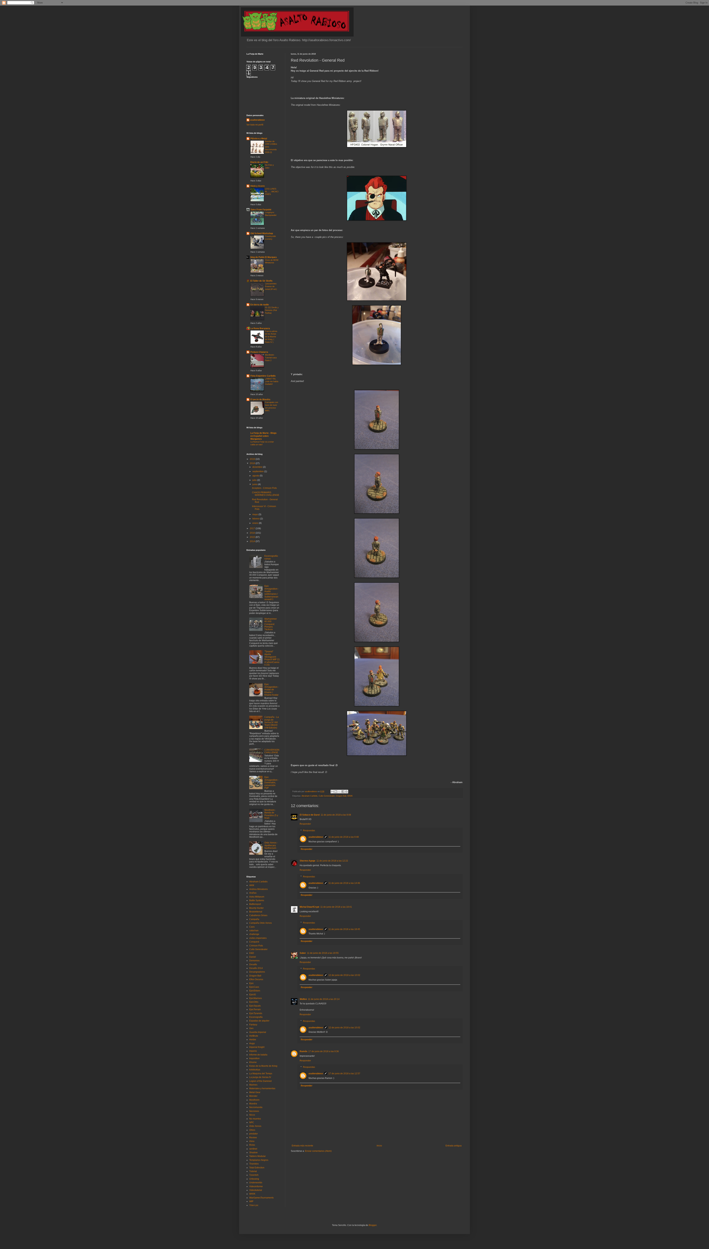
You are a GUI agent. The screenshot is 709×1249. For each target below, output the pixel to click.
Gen (251, 1028)
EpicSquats (255, 1006)
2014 (253, 541)
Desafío (253, 964)
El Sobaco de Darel (310, 815)
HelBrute (253, 1036)
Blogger (372, 1225)
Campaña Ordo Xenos (260, 923)
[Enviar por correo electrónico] (332, 791)
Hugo (252, 1043)
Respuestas (309, 830)
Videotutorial (255, 1190)
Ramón (303, 1051)
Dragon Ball (341, 796)
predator (253, 1133)
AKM (251, 885)
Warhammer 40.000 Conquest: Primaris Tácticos (270, 624)
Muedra (253, 1103)
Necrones (254, 1111)
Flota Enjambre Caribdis (263, 376)
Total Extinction (256, 1167)
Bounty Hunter (256, 908)
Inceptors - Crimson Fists (264, 488)
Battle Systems (256, 900)
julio (254, 480)
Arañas (252, 893)
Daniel (252, 957)
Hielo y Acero (257, 186)
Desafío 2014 (256, 968)
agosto (256, 475)
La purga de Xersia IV (260, 1077)
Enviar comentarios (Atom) (318, 1151)
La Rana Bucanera (260, 328)
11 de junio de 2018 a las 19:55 (323, 953)
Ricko (252, 1145)
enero (255, 523)
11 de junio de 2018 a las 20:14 (324, 999)
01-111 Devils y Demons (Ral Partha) (272, 310)
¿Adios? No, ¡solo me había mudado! (271, 381)
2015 (253, 537)
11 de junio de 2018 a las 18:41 (336, 907)
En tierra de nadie (259, 304)
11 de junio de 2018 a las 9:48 (343, 837)
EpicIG (252, 994)
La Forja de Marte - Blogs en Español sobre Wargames (263, 436)
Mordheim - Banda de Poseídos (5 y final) (271, 814)
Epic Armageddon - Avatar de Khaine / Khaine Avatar (271, 689)
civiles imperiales (258, 938)
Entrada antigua (454, 1145)
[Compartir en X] (339, 791)
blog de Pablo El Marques (263, 257)
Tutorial (253, 1171)
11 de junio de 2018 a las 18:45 (344, 929)
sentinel (253, 1149)
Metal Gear (254, 1092)
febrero (256, 518)
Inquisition (254, 1058)
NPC (251, 1122)
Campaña (254, 919)
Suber (303, 953)
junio (255, 484)
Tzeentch (253, 1175)
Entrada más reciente (302, 1145)
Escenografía (256, 1017)
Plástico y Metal (258, 138)
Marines (253, 1084)
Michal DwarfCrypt (309, 907)
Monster (253, 1096)
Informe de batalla (258, 1054)
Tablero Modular (257, 1156)
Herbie (252, 1039)
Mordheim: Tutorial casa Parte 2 (271, 357)
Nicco (252, 1115)
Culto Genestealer (327, 796)
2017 (253, 528)
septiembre (258, 471)
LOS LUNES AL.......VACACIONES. (271, 191)
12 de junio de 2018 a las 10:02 (344, 975)
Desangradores (257, 972)
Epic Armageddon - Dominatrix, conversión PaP (271, 782)
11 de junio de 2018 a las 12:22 (332, 860)
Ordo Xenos (255, 1126)
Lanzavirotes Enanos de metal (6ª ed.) (271, 286)
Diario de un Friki (259, 162)
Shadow (253, 1152)
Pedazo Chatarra (259, 352)
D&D (251, 953)
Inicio (379, 1145)
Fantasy (253, 1024)
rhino (251, 1141)
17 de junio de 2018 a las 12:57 (344, 1073)
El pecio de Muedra (260, 399)
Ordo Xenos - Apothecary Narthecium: (271, 845)
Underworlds (255, 1182)
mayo (255, 514)
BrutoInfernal (255, 911)
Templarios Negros (258, 1160)
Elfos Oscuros (256, 979)
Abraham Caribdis (310, 796)
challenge (254, 934)
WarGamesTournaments (261, 1197)
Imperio (253, 1051)
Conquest (254, 941)
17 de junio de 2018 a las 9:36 (323, 1051)
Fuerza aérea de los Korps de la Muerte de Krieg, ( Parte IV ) (271, 336)
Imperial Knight (256, 1047)
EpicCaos (254, 987)
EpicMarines (255, 998)
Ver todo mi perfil (254, 124)
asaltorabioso (316, 837)
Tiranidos (254, 1163)
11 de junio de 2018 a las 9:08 (336, 815)
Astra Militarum (256, 896)
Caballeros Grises (258, 915)
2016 (253, 533)
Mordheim (254, 1100)
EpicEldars (254, 990)
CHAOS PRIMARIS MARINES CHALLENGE (265, 493)
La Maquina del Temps (260, 1073)
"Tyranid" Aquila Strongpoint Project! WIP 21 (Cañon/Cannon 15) (272, 658)
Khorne (253, 1062)
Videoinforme (256, 1186)
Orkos (252, 1130)
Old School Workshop (261, 233)
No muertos (255, 1118)
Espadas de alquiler (259, 1020)
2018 (253, 463)
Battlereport (255, 904)
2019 (253, 459)
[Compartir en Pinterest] (346, 791)
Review (253, 1137)
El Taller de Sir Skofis (261, 281)
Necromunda (255, 1107)
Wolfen (303, 999)
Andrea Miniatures (258, 889)
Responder (305, 824)
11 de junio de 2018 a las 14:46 (344, 883)
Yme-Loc (253, 1205)
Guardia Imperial (257, 1032)
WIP (251, 1201)
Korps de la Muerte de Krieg (263, 1066)
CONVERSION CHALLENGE (271, 751)
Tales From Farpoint (260, 209)
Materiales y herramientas (262, 1088)
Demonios (254, 960)
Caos (252, 927)
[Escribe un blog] (336, 791)
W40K (350, 796)
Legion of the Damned (260, 1081)
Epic (251, 983)
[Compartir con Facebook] (343, 791)
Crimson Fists (256, 945)
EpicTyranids (255, 1013)
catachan (253, 930)
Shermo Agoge (307, 860)
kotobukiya (254, 1069)
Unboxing (254, 1179)
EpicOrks (253, 1002)
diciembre (257, 467)
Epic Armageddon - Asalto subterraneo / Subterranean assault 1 (271, 593)
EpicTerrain (255, 1009)
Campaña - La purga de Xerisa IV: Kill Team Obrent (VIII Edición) (271, 722)
